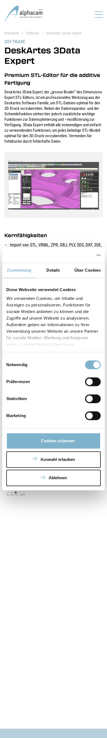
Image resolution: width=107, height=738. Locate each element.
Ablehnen (58, 477)
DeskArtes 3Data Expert (63, 33)
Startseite (11, 33)
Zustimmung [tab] (19, 270)
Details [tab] (53, 270)
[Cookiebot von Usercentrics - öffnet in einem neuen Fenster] (77, 255)
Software (32, 33)
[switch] (93, 381)
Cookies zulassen (58, 440)
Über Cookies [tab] (87, 270)
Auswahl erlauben (57, 459)
